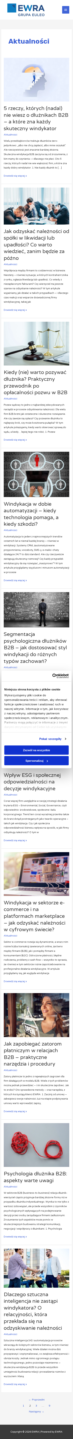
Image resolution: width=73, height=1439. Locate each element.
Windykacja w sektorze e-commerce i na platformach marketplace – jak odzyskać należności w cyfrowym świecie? (34, 916)
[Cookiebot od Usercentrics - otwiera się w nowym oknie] (52, 676)
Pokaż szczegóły (50, 738)
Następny (36, 1411)
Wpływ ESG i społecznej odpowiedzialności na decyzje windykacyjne (32, 782)
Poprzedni (36, 1399)
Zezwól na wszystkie (36, 750)
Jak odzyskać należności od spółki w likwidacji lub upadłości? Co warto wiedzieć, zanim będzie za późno (36, 244)
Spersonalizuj (34, 760)
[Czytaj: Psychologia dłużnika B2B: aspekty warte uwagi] (36, 1144)
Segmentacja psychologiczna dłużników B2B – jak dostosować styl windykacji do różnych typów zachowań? (35, 647)
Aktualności (10, 134)
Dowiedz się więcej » (15, 175)
